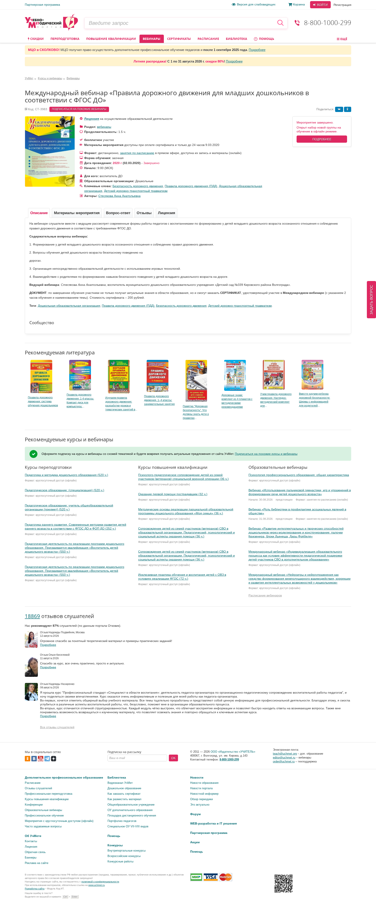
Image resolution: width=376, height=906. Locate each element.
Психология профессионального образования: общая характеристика (298, 475)
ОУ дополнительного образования (130, 810)
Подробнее (257, 50)
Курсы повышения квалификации (47, 799)
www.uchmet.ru (96, 885)
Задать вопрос (371, 300)
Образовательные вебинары (43, 810)
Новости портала (201, 788)
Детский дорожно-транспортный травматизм (136, 191)
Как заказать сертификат (124, 793)
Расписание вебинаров (265, 595)
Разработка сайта (34, 888)
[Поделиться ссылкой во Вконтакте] (339, 109)
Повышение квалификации (111, 39)
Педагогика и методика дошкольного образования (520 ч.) (66, 475)
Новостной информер (204, 793)
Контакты (31, 841)
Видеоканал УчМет (120, 782)
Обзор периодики (201, 799)
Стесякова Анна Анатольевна (119, 196)
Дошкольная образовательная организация (69, 305)
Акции (195, 842)
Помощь (266, 39)
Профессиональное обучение (44, 815)
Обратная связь (35, 852)
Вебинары (151, 39)
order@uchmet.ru (284, 761)
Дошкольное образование (124, 788)
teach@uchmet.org (285, 753)
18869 (32, 616)
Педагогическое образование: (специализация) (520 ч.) (64, 490)
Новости (196, 777)
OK (173, 758)
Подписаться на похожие (79, 109)
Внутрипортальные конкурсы (126, 850)
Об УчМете (33, 836)
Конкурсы (115, 845)
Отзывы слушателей (38, 788)
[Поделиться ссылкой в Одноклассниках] (347, 109)
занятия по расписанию (137, 153)
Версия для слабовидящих (256, 4)
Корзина (299, 4)
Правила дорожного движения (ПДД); (128, 305)
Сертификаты (179, 39)
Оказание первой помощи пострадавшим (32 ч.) (172, 494)
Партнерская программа (42, 4)
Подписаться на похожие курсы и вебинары (266, 454)
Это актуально (199, 804)
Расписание (208, 39)
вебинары (104, 127)
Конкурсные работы (120, 861)
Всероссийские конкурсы (124, 856)
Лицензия (91, 118)
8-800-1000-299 (327, 22)
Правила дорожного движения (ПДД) (191, 186)
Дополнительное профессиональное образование (64, 777)
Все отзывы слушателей (57, 727)
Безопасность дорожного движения (137, 186)
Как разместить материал (124, 799)
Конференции (34, 804)
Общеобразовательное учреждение (130, 804)
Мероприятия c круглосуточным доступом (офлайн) (59, 821)
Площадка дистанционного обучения (131, 815)
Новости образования (204, 782)
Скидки (36, 39)
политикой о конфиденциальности (100, 881)
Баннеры (30, 857)
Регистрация (342, 5)
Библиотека (236, 39)
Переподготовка (64, 39)
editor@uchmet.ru (284, 757)
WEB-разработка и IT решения (213, 823)
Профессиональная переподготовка (48, 793)
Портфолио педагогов (121, 821)
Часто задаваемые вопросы (43, 826)
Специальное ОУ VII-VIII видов (127, 826)
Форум (195, 814)
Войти (322, 5)
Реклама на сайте (36, 863)
